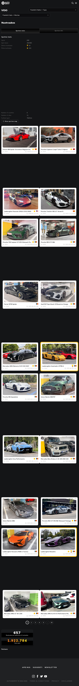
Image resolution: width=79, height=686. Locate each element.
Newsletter (51, 667)
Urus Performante (19, 459)
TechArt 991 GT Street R (55, 211)
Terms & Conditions (39, 681)
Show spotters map (11, 121)
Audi (42, 304)
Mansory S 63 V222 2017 (21, 366)
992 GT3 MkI (51, 242)
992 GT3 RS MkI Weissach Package (59, 521)
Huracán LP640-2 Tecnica (19, 552)
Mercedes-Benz (46, 459)
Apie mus (26, 667)
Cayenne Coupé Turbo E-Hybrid (57, 149)
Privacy (55, 681)
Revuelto (53, 552)
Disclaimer (67, 681)
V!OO (6, 151)
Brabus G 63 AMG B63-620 (59, 459)
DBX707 (52, 397)
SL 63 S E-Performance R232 (60, 614)
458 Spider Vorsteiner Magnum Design (20, 149)
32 (51, 622)
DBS (13, 521)
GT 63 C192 (18, 614)
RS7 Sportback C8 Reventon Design (56, 304)
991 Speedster (13, 397)
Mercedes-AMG (8, 366)
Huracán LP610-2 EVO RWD (22, 211)
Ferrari (5, 149)
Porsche (43, 149)
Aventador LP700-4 (57, 366)
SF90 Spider (13, 304)
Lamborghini (8, 211)
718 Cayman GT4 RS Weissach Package (21, 242)
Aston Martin (45, 397)
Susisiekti (37, 667)
